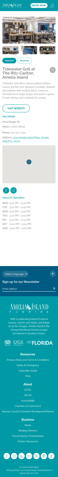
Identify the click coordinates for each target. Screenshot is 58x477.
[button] (29, 162)
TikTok (51, 456)
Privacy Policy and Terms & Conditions (28, 359)
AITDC (27, 389)
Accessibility (28, 400)
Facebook (7, 456)
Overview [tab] (9, 60)
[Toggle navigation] (52, 5)
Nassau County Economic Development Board (28, 411)
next (50, 30)
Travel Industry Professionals (28, 436)
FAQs (28, 376)
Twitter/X (36, 456)
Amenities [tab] (24, 60)
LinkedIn (21, 456)
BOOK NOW (39, 5)
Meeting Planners (27, 430)
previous (8, 30)
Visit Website (16, 108)
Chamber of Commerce (28, 406)
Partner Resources (28, 441)
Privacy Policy (13, 470)
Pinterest (44, 456)
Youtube (29, 456)
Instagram (14, 456)
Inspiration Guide (28, 370)
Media (28, 425)
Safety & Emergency (28, 365)
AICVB (27, 395)
